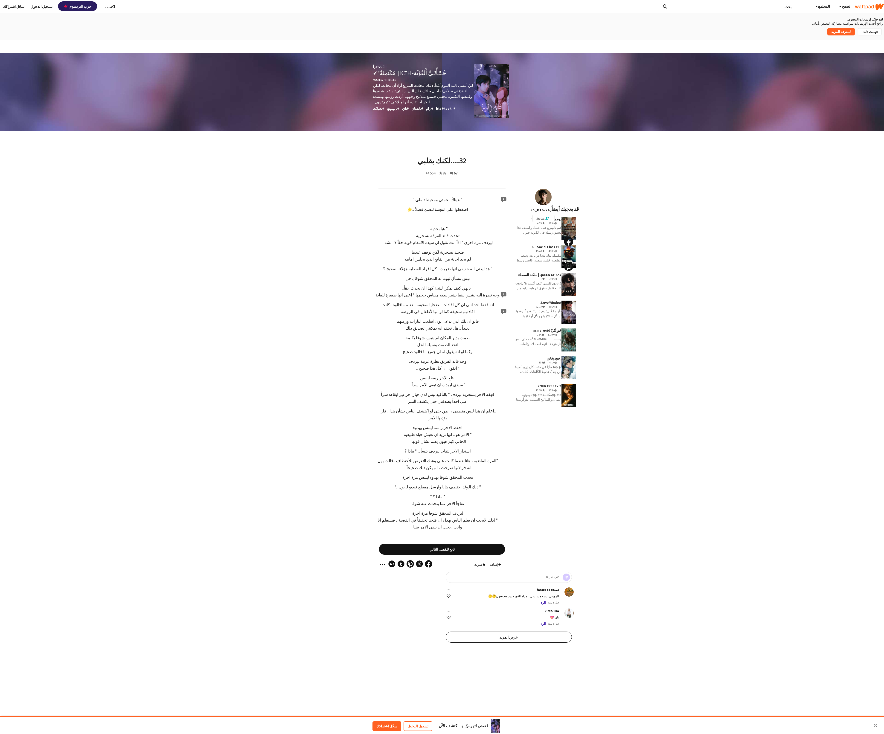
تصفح (845, 6)
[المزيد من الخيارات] (448, 589)
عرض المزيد (509, 637)
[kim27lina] (569, 613)
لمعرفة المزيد (841, 31)
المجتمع (823, 6)
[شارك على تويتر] (568, 253)
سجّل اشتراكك (386, 726)
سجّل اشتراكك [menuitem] (13, 6)
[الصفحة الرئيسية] (869, 6)
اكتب (111, 6)
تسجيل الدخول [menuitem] (41, 6)
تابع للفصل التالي (442, 549)
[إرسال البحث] (665, 6)
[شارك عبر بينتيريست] (568, 266)
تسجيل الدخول (417, 726)
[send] (566, 577)
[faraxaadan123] (569, 592)
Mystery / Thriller (384, 79)
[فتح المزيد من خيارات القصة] (568, 303)
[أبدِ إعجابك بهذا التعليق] (448, 596)
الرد (543, 603)
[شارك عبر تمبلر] (568, 278)
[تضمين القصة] (568, 291)
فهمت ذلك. (870, 31)
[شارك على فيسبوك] (568, 241)
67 (456, 173)
